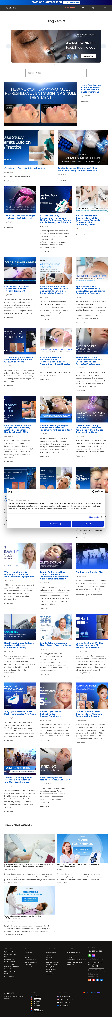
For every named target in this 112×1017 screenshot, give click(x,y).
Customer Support (73, 955)
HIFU (5, 957)
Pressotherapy (9, 964)
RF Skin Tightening (10, 954)
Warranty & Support (52, 964)
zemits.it (36, 1007)
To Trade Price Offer (71, 2)
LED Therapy (8, 974)
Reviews (49, 971)
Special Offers (51, 955)
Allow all (88, 524)
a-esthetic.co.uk (65, 996)
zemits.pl (36, 1009)
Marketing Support (73, 952)
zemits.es (37, 1001)
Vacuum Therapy (9, 969)
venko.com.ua (64, 1005)
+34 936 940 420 (95, 951)
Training (70, 957)
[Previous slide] (8, 46)
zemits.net (37, 996)
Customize (54, 524)
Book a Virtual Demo (97, 970)
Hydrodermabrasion (10, 952)
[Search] (83, 7)
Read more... (86, 102)
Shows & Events (51, 969)
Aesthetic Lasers (30, 959)
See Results (50, 974)
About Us (49, 957)
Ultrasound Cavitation (11, 966)
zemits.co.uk (37, 999)
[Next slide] (103, 46)
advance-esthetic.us (66, 999)
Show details (94, 517)
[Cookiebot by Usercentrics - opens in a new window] (94, 492)
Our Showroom (51, 952)
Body (27, 957)
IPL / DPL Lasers (9, 976)
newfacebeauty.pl (65, 1002)
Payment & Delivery (52, 962)
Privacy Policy (50, 967)
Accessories (29, 967)
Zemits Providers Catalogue (76, 959)
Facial (27, 955)
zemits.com (37, 998)
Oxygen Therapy (9, 961)
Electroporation (9, 971)
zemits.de (37, 1005)
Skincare (28, 964)
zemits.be (37, 1003)
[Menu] (105, 7)
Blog (47, 959)
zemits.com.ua (38, 1010)
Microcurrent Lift (9, 959)
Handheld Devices (31, 962)
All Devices (28, 952)
